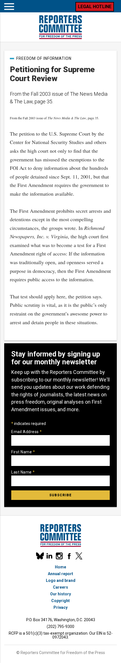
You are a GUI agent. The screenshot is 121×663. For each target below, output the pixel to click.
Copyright (60, 600)
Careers (60, 587)
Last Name (23, 472)
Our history (60, 594)
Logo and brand (60, 580)
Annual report (60, 573)
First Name (23, 452)
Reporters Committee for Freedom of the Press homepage (60, 27)
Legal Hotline (94, 6)
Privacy (60, 607)
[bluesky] (39, 555)
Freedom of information (43, 58)
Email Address (26, 432)
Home (60, 567)
